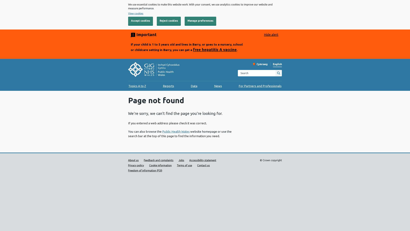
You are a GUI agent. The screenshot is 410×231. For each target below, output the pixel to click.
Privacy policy (136, 165)
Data (194, 86)
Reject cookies (169, 20)
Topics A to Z (137, 86)
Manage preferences (200, 20)
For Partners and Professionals (260, 86)
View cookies (135, 13)
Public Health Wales (176, 131)
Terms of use (184, 165)
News (218, 86)
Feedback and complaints (158, 160)
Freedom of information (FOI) (145, 170)
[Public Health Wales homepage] (153, 70)
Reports (168, 86)
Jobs (181, 160)
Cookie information (160, 165)
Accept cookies (140, 20)
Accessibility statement (202, 160)
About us (133, 160)
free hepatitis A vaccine (215, 49)
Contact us (203, 165)
